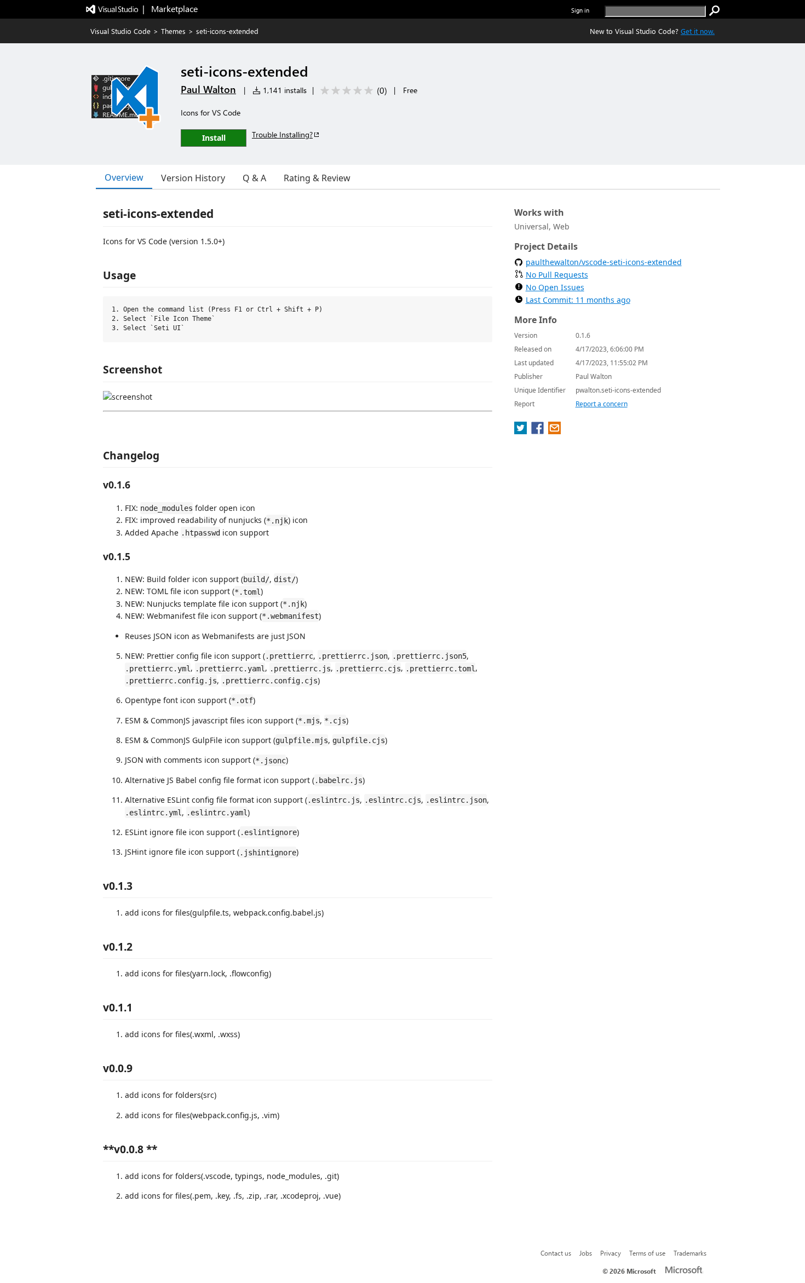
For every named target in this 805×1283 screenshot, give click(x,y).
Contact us (555, 1253)
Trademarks (690, 1253)
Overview (124, 177)
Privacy (610, 1253)
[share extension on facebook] (538, 431)
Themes (173, 31)
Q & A (254, 178)
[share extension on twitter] (521, 431)
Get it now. (698, 31)
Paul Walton (208, 89)
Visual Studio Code (120, 31)
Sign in (580, 10)
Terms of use (647, 1253)
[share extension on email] (554, 431)
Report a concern (602, 404)
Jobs (585, 1253)
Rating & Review (317, 178)
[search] (714, 10)
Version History (193, 178)
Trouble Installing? (282, 134)
